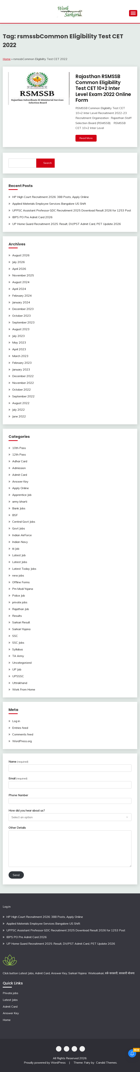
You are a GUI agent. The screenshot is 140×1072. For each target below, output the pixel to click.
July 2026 (18, 262)
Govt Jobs (18, 528)
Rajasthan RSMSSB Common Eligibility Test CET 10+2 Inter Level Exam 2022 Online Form (103, 88)
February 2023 (22, 363)
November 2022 (23, 383)
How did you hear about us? (27, 810)
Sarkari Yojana (21, 629)
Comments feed (22, 734)
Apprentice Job (22, 495)
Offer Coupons (74, 1049)
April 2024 (19, 289)
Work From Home (23, 689)
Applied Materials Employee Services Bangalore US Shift (49, 203)
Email (18, 778)
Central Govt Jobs (23, 521)
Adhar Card (19, 461)
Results (17, 616)
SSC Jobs (18, 642)
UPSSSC (18, 676)
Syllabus (17, 649)
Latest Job (19, 555)
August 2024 (21, 282)
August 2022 (21, 403)
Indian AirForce (22, 535)
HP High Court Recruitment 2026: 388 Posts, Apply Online (50, 197)
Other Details (17, 827)
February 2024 (22, 295)
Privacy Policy (58, 1049)
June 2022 (19, 416)
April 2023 (19, 349)
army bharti (19, 501)
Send (16, 875)
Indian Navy (20, 542)
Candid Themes (106, 1062)
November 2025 (23, 275)
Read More (86, 138)
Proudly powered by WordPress (45, 1062)
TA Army (18, 656)
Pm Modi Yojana (22, 589)
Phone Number (18, 795)
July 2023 (18, 336)
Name (18, 761)
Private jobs (10, 993)
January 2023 (21, 369)
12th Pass (19, 454)
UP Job (16, 669)
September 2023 (23, 322)
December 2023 (23, 309)
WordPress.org (22, 741)
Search (47, 163)
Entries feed (20, 728)
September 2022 (23, 396)
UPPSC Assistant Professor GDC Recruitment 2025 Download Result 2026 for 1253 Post (71, 210)
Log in (16, 721)
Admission (19, 468)
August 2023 (21, 329)
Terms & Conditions (82, 1049)
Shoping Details (66, 1049)
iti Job (15, 548)
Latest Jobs (19, 562)
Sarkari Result (21, 622)
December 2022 (23, 376)
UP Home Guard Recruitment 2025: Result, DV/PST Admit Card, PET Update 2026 (66, 224)
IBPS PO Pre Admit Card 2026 (32, 217)
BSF (15, 515)
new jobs (18, 575)
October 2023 (21, 315)
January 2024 (21, 302)
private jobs (19, 602)
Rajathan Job (20, 609)
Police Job (18, 595)
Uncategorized (22, 662)
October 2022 (21, 389)
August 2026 (21, 255)
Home (7, 59)
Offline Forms (21, 582)
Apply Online (20, 488)
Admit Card (19, 475)
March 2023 (20, 356)
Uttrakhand (19, 683)
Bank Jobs (18, 508)
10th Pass (19, 448)
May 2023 (19, 342)
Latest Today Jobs (24, 568)
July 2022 (18, 409)
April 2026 (19, 269)
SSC (15, 636)
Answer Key (20, 481)
